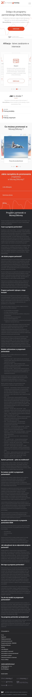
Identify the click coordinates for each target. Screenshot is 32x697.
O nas (2, 635)
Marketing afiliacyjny (6, 645)
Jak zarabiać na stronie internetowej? (9, 653)
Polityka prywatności (6, 639)
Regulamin (3, 637)
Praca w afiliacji (4, 659)
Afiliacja (3, 647)
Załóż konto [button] (16, 28)
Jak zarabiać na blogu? (6, 655)
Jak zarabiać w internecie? (7, 651)
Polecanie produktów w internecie (9, 657)
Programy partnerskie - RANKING (8, 643)
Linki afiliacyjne (4, 649)
